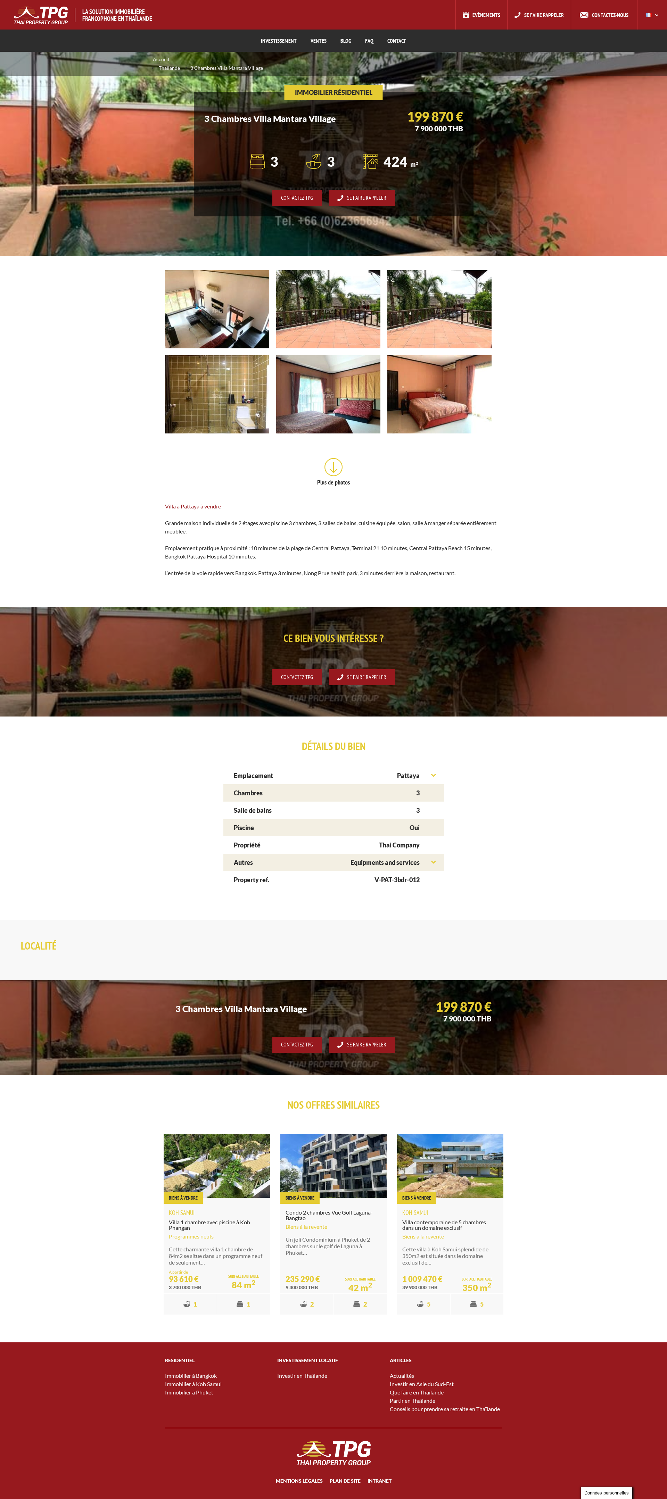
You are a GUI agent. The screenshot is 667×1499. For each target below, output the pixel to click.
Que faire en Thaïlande (417, 1392)
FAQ (369, 40)
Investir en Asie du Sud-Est (422, 1384)
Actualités (402, 1375)
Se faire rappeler (544, 14)
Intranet (380, 1481)
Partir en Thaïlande (412, 1400)
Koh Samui (182, 1213)
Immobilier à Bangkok (191, 1375)
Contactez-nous (610, 14)
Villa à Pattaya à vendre (193, 506)
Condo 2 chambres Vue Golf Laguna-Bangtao (329, 1215)
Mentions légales (299, 1481)
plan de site (345, 1481)
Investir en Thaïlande (302, 1375)
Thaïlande (169, 68)
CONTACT (396, 40)
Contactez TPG (297, 197)
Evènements (486, 14)
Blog (345, 40)
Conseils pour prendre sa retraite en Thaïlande (445, 1409)
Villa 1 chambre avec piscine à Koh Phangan (209, 1225)
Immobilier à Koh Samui (193, 1384)
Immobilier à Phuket (189, 1392)
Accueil (161, 59)
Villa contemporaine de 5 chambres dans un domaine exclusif (444, 1225)
